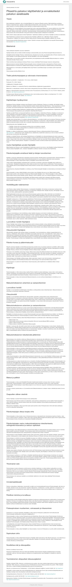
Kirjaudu (66, 1)
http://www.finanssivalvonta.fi (18, 92)
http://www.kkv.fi (28, 95)
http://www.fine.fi (59, 568)
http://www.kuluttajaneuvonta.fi (32, 576)
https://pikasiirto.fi (10, 132)
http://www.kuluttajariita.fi (50, 574)
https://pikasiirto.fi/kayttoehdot (19, 41)
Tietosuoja (40, 585)
